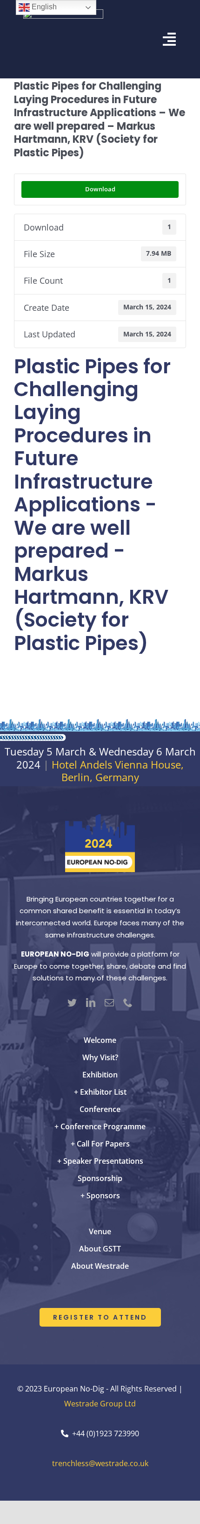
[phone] (128, 1002)
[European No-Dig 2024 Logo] (100, 818)
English (43, 7)
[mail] (109, 1002)
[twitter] (72, 1002)
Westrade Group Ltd (100, 1403)
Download (100, 189)
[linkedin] (90, 1002)
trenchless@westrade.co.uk (100, 1463)
